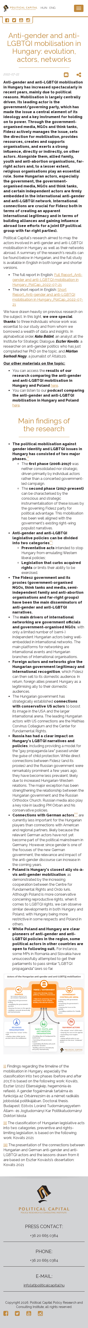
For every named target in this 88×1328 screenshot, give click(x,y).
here (54, 385)
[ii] (5, 1123)
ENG (52, 7)
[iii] (5, 1145)
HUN (44, 7)
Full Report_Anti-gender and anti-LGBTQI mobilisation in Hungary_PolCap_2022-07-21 (47, 280)
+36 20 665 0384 (44, 1236)
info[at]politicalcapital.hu (44, 1285)
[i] (4, 1066)
